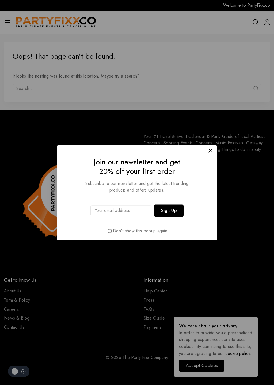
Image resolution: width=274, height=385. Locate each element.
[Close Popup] (210, 150)
